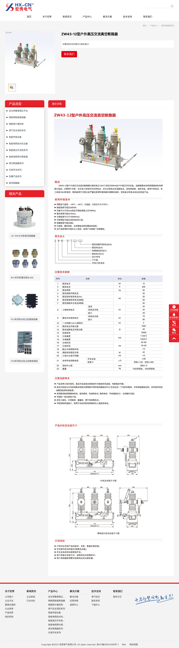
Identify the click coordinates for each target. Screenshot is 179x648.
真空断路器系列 (167, 25)
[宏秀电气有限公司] (24, 7)
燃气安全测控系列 (17, 130)
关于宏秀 (47, 16)
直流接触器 (14, 183)
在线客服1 (174, 317)
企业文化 (9, 601)
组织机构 (9, 617)
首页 (29, 16)
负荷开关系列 (15, 169)
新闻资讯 (67, 16)
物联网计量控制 (16, 124)
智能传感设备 (15, 137)
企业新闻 (31, 597)
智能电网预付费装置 (18, 156)
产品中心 (87, 16)
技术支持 (127, 16)
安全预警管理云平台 (18, 110)
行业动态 (31, 601)
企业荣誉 (9, 609)
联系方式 (117, 597)
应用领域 (74, 601)
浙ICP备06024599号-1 (108, 644)
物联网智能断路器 (17, 117)
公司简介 (9, 597)
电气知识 (95, 597)
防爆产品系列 (15, 176)
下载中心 (95, 605)
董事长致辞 (10, 605)
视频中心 (74, 605)
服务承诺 (95, 601)
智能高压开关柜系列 (18, 150)
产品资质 (9, 613)
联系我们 (147, 16)
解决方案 (107, 16)
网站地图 (133, 644)
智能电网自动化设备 (18, 143)
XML (124, 644)
